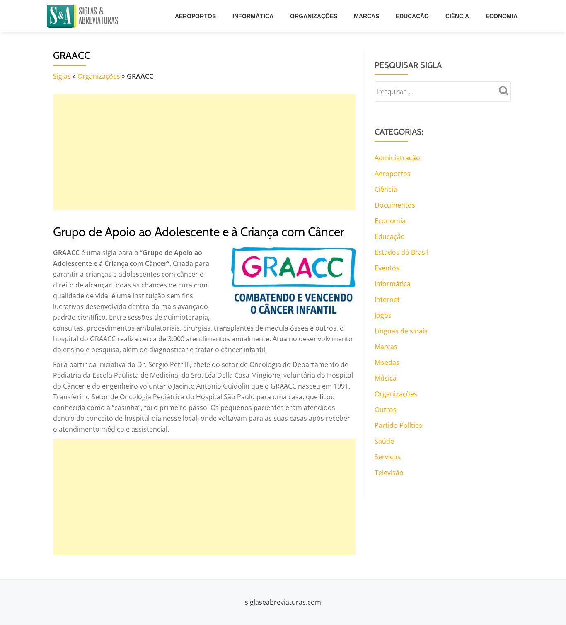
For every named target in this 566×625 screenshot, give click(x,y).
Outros (386, 409)
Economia (502, 16)
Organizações (313, 16)
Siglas (62, 76)
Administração (397, 157)
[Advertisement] (204, 152)
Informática (252, 16)
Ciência (457, 16)
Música (386, 378)
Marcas (366, 16)
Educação (412, 16)
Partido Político (399, 425)
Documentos (395, 205)
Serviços (388, 456)
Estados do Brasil (401, 252)
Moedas (387, 362)
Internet (387, 299)
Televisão (389, 472)
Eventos (387, 268)
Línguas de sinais (401, 330)
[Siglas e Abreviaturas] (84, 16)
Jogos (383, 315)
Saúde (384, 441)
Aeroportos (195, 16)
